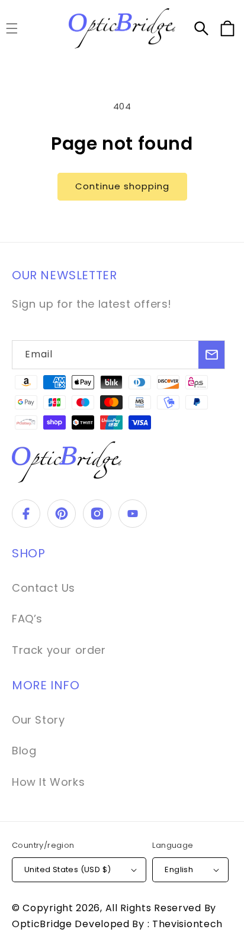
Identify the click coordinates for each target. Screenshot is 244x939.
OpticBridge (43, 924)
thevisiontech (187, 924)
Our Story (38, 719)
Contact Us (43, 587)
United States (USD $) (67, 869)
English (179, 869)
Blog (24, 750)
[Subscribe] (211, 355)
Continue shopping (122, 186)
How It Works (48, 782)
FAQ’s (27, 618)
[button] (201, 28)
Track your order (59, 650)
